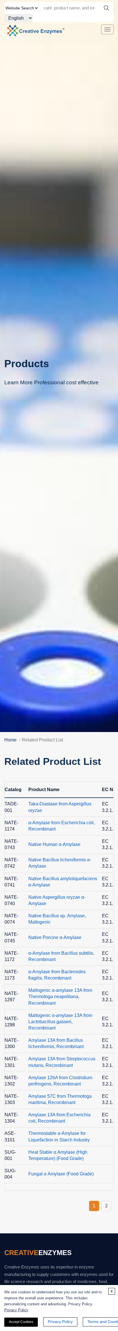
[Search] (106, 8)
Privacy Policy (16, 1310)
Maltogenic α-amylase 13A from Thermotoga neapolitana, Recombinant (60, 996)
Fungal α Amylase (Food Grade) (61, 1173)
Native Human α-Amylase (54, 844)
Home (10, 739)
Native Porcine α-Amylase (54, 937)
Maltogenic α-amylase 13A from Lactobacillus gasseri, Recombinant (60, 1021)
